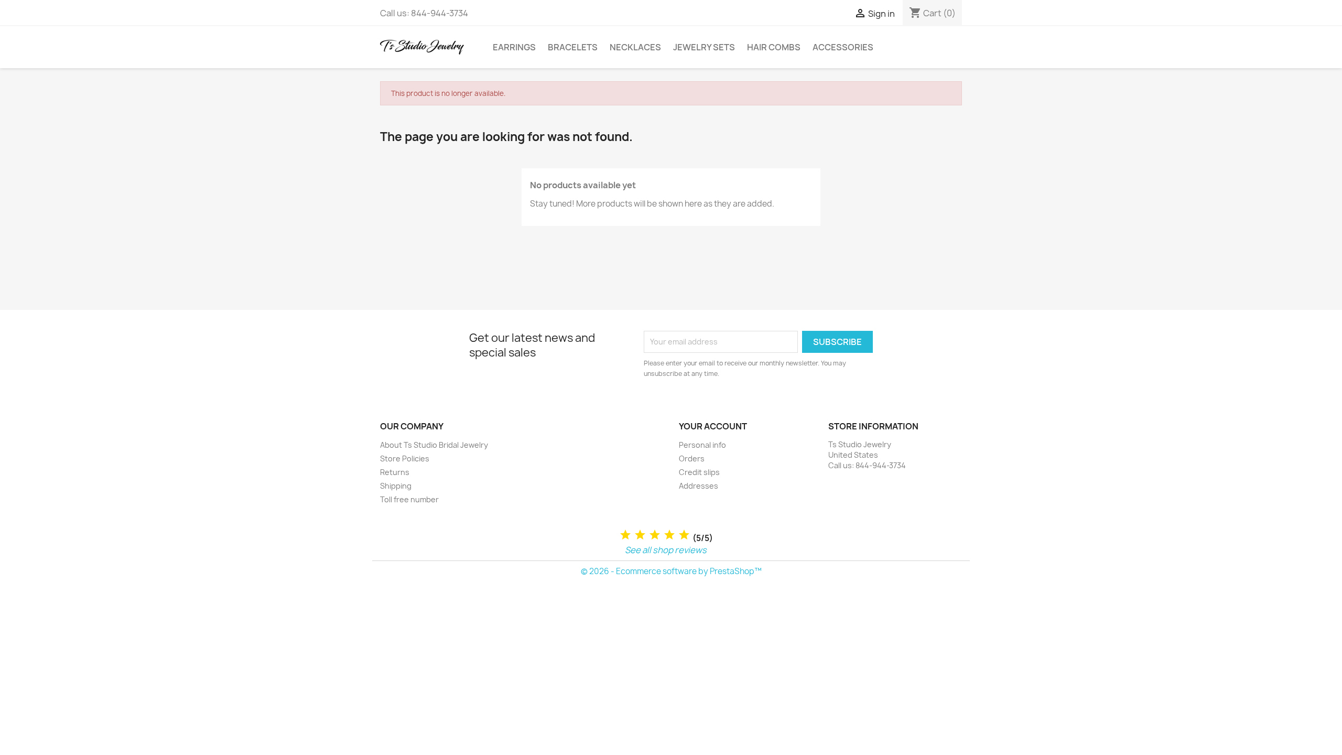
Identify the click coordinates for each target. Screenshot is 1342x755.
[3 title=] (654, 535)
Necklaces (635, 47)
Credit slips (699, 472)
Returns (394, 472)
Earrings (514, 47)
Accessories (843, 47)
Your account (713, 426)
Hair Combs (773, 47)
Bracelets (573, 47)
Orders (692, 458)
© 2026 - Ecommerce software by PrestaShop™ (671, 571)
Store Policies (404, 458)
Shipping (396, 486)
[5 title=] (684, 535)
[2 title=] (640, 535)
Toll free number (409, 499)
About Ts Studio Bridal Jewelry (434, 445)
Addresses (698, 486)
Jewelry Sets (704, 47)
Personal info (702, 445)
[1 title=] (625, 535)
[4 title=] (669, 535)
